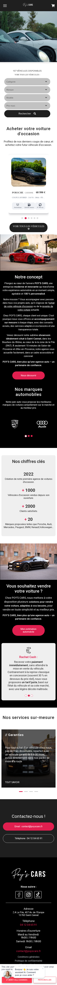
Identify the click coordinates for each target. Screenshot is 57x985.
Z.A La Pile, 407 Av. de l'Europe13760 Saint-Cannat (28, 900)
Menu (5, 5)
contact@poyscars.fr (32, 812)
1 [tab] (22, 218)
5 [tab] (34, 218)
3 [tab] (28, 218)
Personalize (45, 980)
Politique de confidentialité (28, 947)
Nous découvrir (28, 375)
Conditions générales (28, 943)
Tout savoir (12, 768)
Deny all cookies (17, 980)
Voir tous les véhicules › (27, 75)
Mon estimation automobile (28, 630)
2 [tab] (25, 218)
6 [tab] (37, 218)
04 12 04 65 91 (34, 824)
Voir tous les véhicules (28, 226)
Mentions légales (28, 951)
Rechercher (25, 113)
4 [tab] (31, 218)
